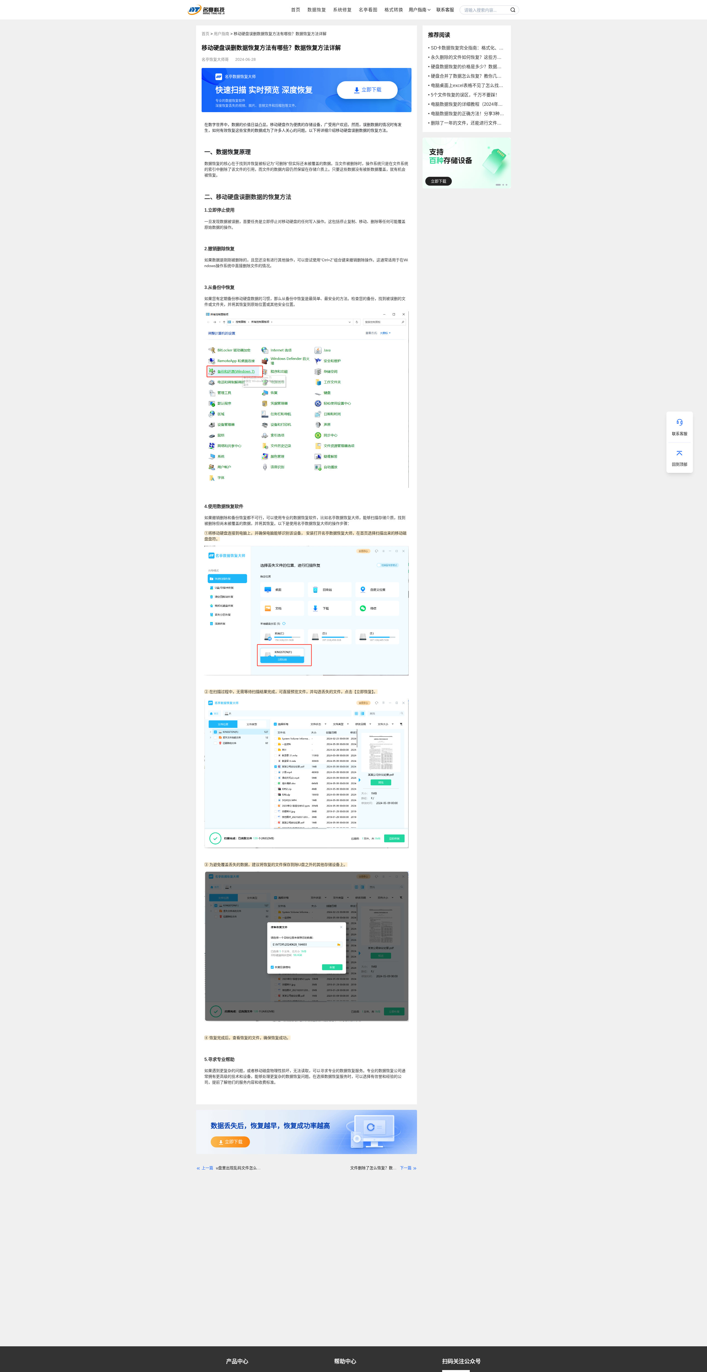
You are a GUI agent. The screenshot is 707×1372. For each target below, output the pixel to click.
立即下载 (438, 181)
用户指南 (222, 33)
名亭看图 (368, 9)
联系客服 (445, 9)
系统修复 (342, 9)
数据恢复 (316, 9)
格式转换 (393, 9)
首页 (295, 9)
